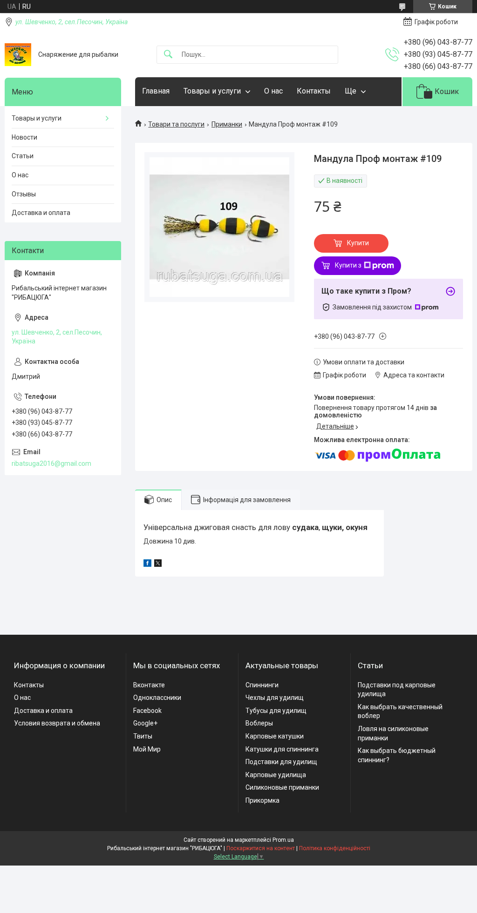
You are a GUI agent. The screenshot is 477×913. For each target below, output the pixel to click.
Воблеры (259, 723)
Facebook (147, 710)
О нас (273, 91)
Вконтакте (149, 685)
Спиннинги (262, 685)
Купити (358, 243)
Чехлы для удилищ (274, 697)
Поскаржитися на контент (260, 848)
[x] (158, 564)
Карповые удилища (275, 775)
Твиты (142, 736)
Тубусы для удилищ (276, 710)
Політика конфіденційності (334, 848)
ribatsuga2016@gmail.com (51, 463)
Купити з (348, 265)
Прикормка (262, 800)
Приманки (226, 124)
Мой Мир (147, 749)
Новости (24, 137)
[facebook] (147, 564)
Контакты (314, 91)
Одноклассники (157, 697)
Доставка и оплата (41, 212)
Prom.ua (283, 840)
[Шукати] (168, 54)
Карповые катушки (274, 736)
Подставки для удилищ (281, 761)
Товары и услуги (212, 91)
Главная (156, 91)
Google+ (145, 723)
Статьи (23, 156)
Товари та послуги (176, 124)
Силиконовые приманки (282, 787)
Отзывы (24, 194)
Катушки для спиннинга (282, 749)
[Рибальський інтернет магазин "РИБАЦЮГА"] (18, 54)
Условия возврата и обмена (57, 723)
